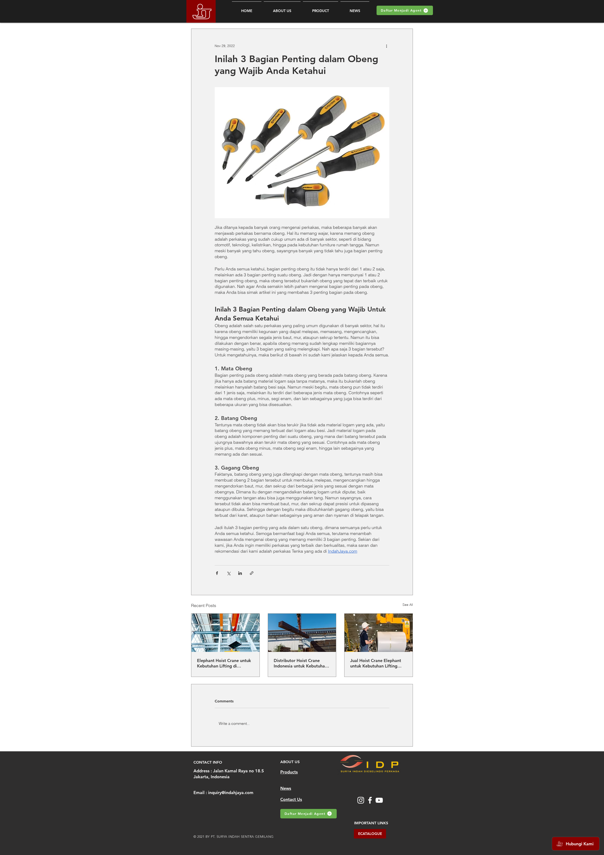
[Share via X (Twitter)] (228, 573)
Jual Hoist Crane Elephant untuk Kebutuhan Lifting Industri (375, 663)
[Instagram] (360, 800)
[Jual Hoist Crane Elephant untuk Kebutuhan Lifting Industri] (378, 633)
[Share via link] (251, 573)
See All (408, 605)
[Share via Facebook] (217, 573)
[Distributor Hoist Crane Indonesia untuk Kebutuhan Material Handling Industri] (302, 633)
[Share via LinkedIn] (240, 573)
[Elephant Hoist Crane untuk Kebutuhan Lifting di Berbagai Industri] (225, 633)
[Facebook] (369, 800)
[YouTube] (379, 800)
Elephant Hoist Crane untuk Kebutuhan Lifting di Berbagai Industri (224, 663)
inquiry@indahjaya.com (230, 792)
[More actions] (386, 46)
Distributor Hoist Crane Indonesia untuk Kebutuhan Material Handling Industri (300, 663)
